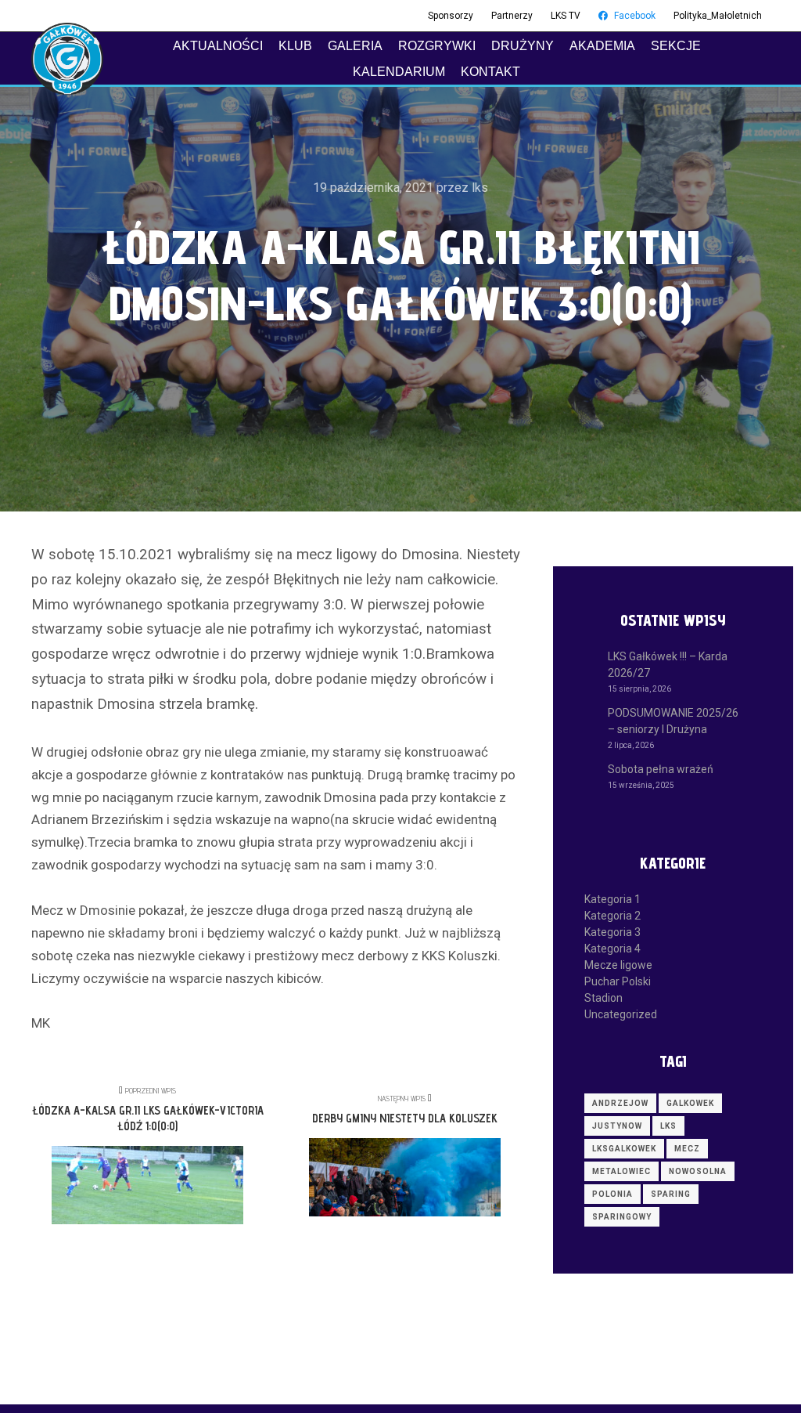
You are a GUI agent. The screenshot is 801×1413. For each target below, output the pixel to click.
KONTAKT (490, 71)
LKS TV (565, 15)
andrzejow (620, 1103)
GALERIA (355, 45)
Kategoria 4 (612, 948)
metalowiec (621, 1171)
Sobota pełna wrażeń (660, 769)
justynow (617, 1126)
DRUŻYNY (522, 45)
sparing (671, 1194)
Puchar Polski (617, 981)
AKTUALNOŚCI (218, 45)
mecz (687, 1148)
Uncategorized (620, 1014)
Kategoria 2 (612, 915)
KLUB (295, 45)
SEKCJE (676, 45)
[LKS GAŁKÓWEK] (67, 59)
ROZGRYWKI (437, 45)
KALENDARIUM (399, 71)
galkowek (690, 1103)
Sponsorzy (450, 15)
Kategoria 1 (612, 899)
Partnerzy (512, 15)
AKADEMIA (602, 45)
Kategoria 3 (612, 932)
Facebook (635, 15)
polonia (612, 1194)
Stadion (603, 998)
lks (668, 1126)
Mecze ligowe (618, 965)
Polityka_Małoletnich (717, 15)
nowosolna (698, 1171)
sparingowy (622, 1216)
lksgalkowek (624, 1148)
